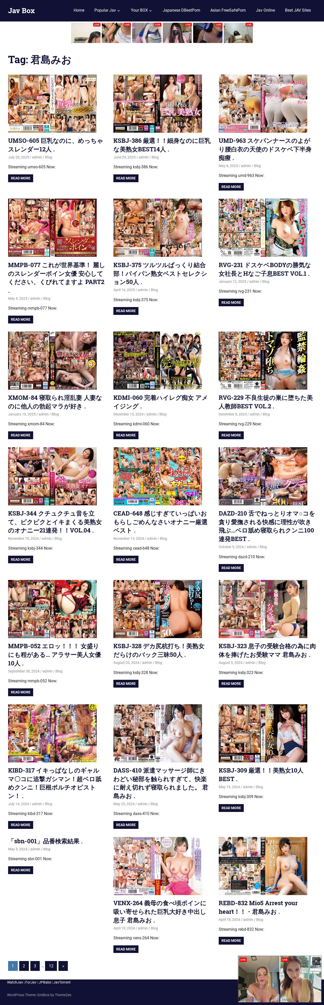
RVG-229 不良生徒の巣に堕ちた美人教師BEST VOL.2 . (266, 401)
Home (79, 10)
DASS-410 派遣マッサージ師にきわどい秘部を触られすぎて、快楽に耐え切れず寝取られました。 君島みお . (160, 783)
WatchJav (15, 982)
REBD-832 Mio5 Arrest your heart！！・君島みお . (258, 907)
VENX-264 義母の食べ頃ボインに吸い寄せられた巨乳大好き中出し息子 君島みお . (160, 911)
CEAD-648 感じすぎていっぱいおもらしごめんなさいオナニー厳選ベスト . (160, 521)
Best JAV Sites (298, 10)
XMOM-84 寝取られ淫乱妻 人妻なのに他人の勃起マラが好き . (55, 401)
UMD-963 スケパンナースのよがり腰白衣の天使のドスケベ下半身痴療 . (265, 148)
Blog (48, 157)
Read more (20, 178)
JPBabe (45, 982)
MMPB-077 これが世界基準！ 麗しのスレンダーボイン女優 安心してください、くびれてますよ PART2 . (56, 277)
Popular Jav (105, 10)
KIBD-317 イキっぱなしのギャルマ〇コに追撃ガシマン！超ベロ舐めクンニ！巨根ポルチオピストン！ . (55, 783)
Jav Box (21, 10)
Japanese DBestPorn (181, 10)
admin (37, 157)
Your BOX (139, 10)
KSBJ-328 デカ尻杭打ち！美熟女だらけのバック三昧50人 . (159, 650)
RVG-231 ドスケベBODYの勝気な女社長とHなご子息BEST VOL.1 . (265, 269)
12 (51, 966)
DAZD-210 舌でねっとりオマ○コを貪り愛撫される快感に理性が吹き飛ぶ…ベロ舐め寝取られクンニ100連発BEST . (267, 526)
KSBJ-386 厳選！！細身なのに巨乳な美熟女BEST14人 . (162, 144)
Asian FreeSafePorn (228, 10)
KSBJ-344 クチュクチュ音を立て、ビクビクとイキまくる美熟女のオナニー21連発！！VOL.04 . (55, 521)
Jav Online (265, 10)
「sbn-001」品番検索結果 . (45, 841)
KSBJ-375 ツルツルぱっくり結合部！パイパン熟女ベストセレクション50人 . (160, 273)
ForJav (30, 982)
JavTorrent (62, 982)
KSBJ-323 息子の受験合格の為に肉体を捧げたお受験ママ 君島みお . (267, 650)
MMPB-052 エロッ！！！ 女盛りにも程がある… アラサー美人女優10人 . (54, 654)
